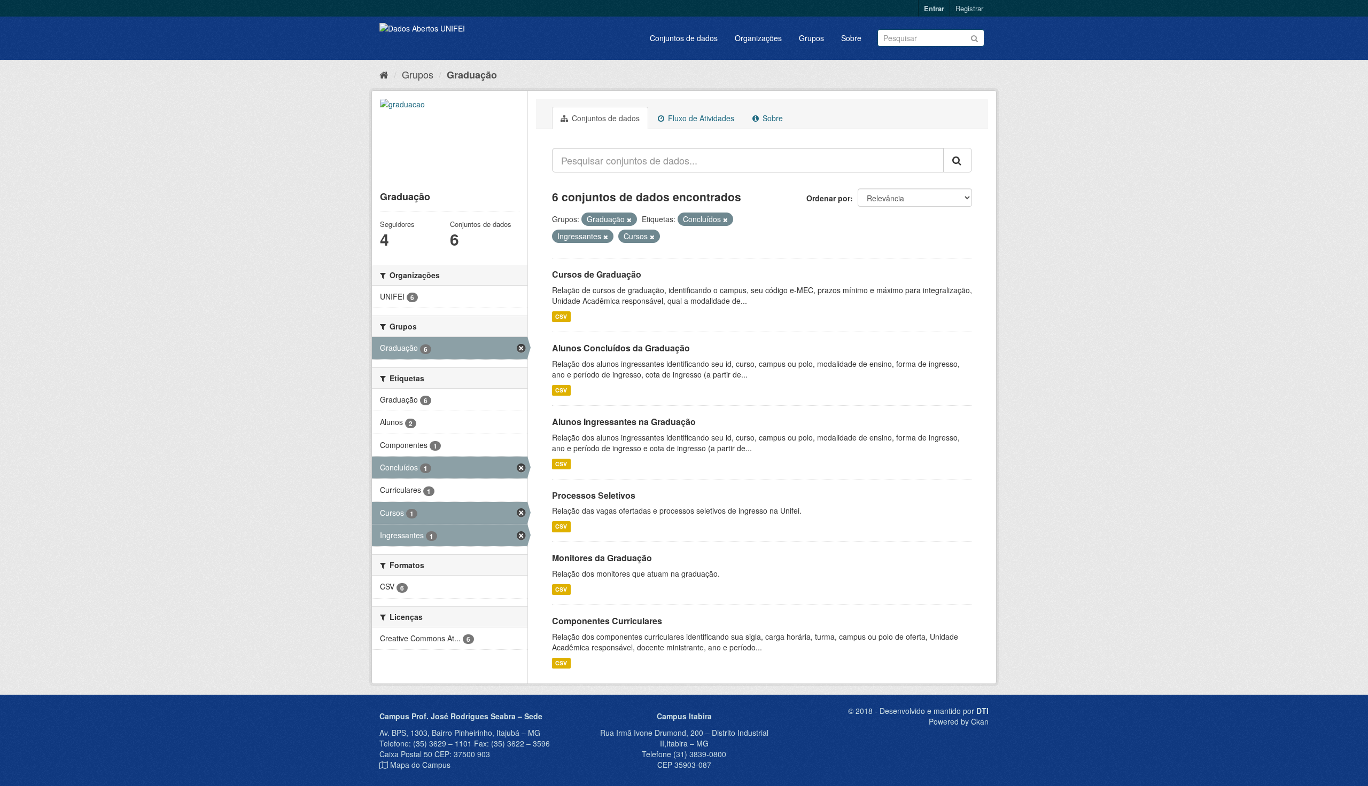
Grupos (811, 38)
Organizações (758, 38)
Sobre (851, 38)
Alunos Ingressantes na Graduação (624, 421)
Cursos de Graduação (596, 274)
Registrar (969, 8)
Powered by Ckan (959, 721)
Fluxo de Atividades (700, 118)
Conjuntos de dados (684, 38)
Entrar (934, 8)
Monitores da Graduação (602, 558)
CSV (561, 316)
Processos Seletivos (593, 495)
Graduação (472, 75)
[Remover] (629, 219)
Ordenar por (828, 198)
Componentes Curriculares (607, 621)
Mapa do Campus (420, 764)
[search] (957, 160)
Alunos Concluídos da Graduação (621, 348)
